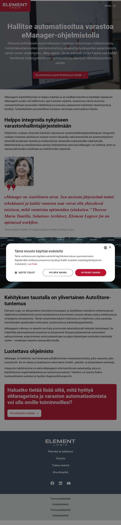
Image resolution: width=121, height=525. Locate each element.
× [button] (110, 247)
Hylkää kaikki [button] (58, 272)
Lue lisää (32, 264)
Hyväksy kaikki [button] (90, 272)
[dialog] (60, 262)
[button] (25, 272)
